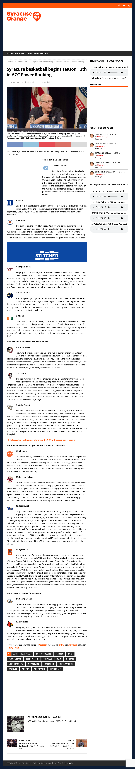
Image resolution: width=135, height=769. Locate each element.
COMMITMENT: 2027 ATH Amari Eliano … (110, 172)
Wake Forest (55, 669)
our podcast (14, 647)
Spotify (123, 78)
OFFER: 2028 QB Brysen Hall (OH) (107, 153)
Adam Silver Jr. (32, 82)
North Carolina (16, 664)
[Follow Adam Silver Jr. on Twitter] (28, 725)
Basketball (46, 82)
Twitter (61, 645)
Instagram (72, 645)
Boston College (43, 654)
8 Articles (57, 717)
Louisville (47, 659)
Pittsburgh (49, 664)
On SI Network (67, 763)
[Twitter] (124, 5)
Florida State (15, 659)
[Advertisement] (91, 29)
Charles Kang (102, 137)
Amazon (112, 78)
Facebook (43, 645)
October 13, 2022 (16, 82)
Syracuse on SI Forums (38, 53)
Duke (70, 654)
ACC (15, 654)
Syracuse (13, 669)
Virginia (25, 669)
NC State (70, 659)
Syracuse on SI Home (14, 53)
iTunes (105, 78)
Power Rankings (66, 664)
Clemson (59, 654)
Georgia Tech (32, 659)
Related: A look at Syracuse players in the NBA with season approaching (41, 440)
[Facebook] (119, 5)
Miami (58, 659)
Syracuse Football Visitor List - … (107, 134)
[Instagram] (129, 5)
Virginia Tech (39, 669)
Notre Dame (33, 664)
